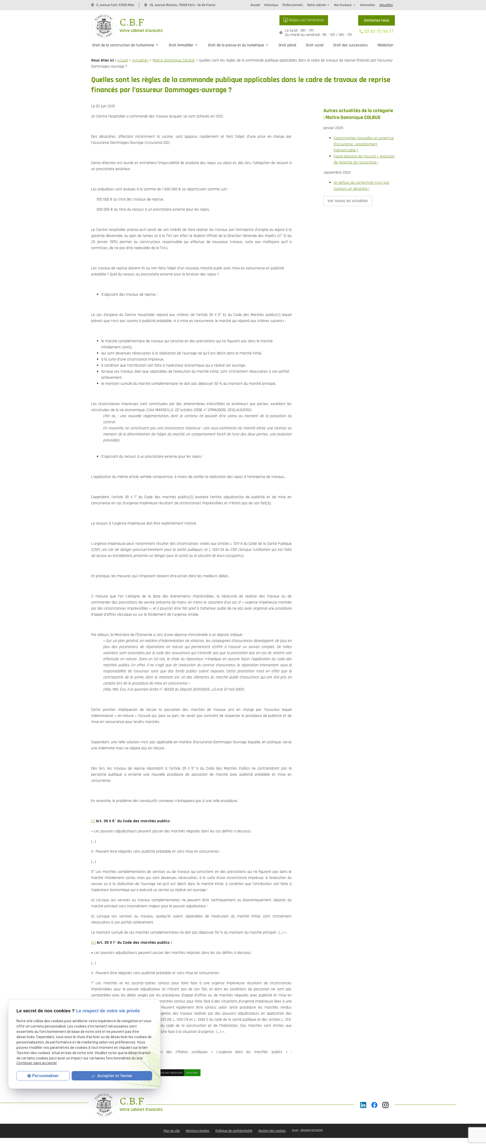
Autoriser (192, 1073)
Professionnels (292, 5)
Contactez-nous (376, 20)
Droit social (314, 45)
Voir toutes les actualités (348, 201)
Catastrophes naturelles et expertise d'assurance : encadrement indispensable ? (364, 144)
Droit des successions (350, 45)
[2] (93, 942)
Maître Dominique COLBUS (174, 60)
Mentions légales (197, 1131)
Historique (271, 5)
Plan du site (172, 1131)
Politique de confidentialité (233, 1131)
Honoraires (367, 5)
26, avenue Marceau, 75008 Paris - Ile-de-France (182, 5)
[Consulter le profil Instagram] (385, 1105)
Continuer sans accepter (36, 1063)
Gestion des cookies (272, 1131)
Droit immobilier (181, 45)
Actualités (386, 5)
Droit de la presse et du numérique (236, 45)
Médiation (385, 45)
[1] (93, 821)
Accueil (255, 5)
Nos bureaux (343, 5)
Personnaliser (45, 1075)
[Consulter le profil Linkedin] (363, 1105)
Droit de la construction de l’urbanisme (123, 45)
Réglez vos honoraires (306, 20)
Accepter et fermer (114, 1075)
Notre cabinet (316, 5)
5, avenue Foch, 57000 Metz (115, 5)
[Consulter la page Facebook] (374, 1105)
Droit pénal (287, 45)
